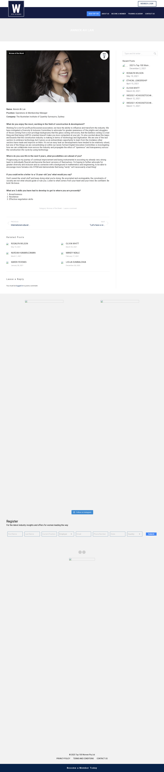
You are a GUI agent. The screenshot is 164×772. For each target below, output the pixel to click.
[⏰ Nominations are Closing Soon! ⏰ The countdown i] (44, 501)
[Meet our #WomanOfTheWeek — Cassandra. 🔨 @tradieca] (146, 501)
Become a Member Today (82, 768)
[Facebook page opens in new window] (80, 552)
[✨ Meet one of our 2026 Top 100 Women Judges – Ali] (95, 501)
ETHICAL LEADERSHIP (136, 80)
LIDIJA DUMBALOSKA (76, 262)
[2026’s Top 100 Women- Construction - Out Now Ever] (18, 501)
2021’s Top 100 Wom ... (140, 65)
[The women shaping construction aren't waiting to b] (69, 501)
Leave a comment (70, 208)
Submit (151, 534)
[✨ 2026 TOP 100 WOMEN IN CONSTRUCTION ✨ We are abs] (120, 501)
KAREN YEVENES (19, 262)
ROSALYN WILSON (19, 243)
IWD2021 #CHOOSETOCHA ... (139, 95)
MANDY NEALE (73, 253)
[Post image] (7, 244)
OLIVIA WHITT (72, 243)
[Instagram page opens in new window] (84, 552)
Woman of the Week (16, 53)
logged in (19, 286)
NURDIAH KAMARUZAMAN (23, 253)
